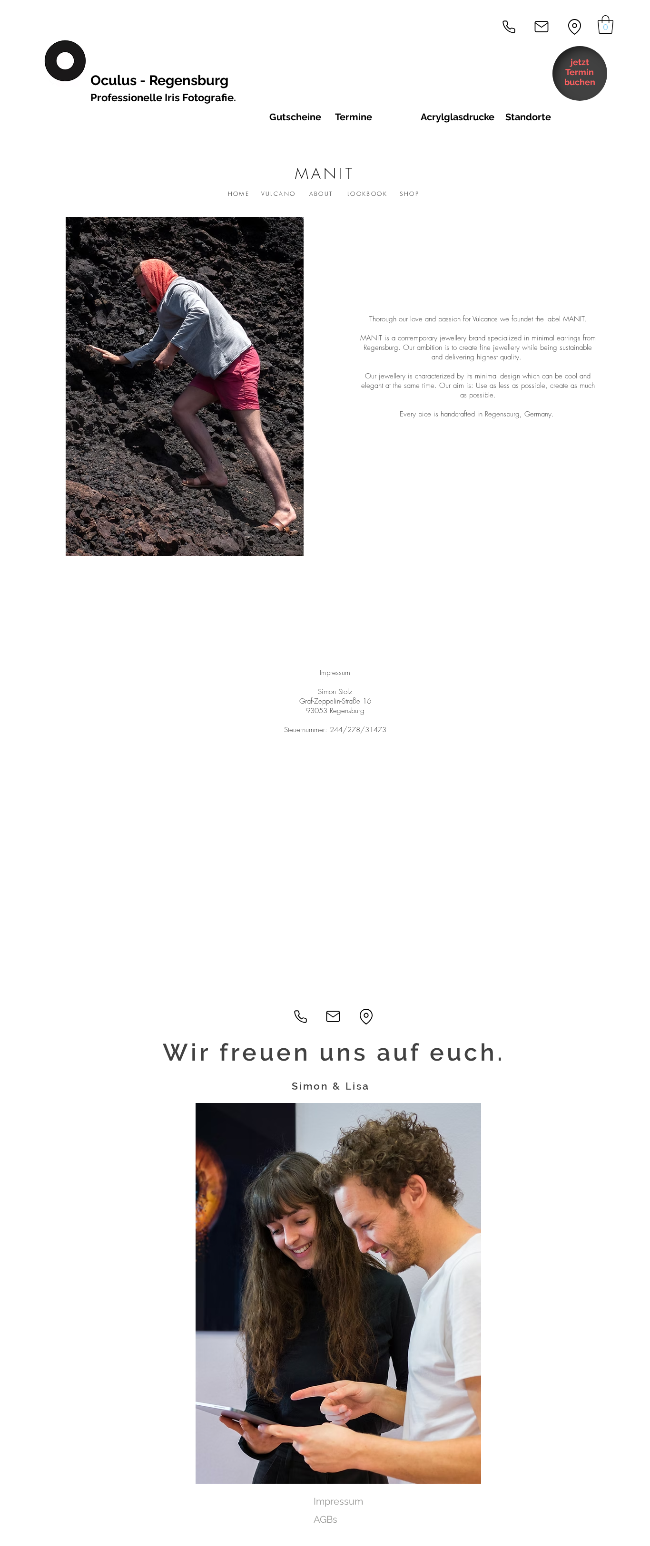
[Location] (574, 26)
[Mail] (541, 26)
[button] (605, 24)
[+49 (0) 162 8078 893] (508, 26)
